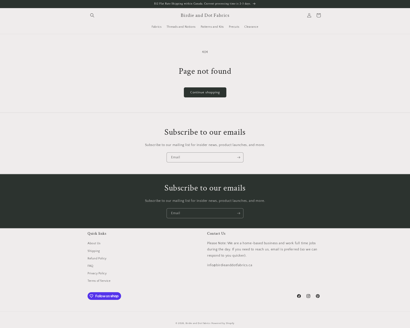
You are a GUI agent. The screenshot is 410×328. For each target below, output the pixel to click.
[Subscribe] (238, 157)
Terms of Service (99, 281)
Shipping (94, 251)
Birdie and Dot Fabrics (198, 323)
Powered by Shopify (223, 323)
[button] (92, 15)
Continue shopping (205, 92)
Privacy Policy (97, 273)
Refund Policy (97, 258)
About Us (94, 243)
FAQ (91, 266)
